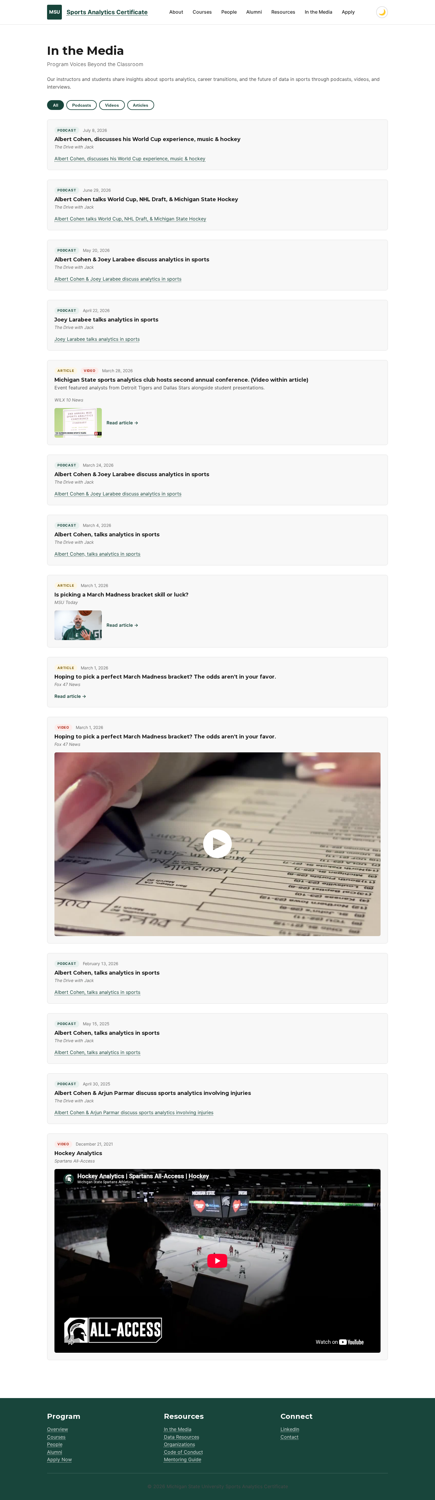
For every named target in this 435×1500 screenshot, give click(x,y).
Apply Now (59, 1459)
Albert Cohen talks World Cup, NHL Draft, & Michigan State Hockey (130, 219)
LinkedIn (290, 1429)
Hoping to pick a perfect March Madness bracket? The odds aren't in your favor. (165, 677)
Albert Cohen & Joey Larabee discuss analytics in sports (117, 279)
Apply (348, 12)
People (229, 12)
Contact (290, 1437)
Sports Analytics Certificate (107, 12)
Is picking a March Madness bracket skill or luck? (121, 594)
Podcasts (81, 105)
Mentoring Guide (182, 1459)
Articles (140, 105)
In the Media (318, 12)
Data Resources (181, 1437)
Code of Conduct (183, 1452)
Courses (202, 12)
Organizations (179, 1444)
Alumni (254, 12)
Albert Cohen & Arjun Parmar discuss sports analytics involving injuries (133, 1112)
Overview (57, 1429)
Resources (283, 12)
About (176, 12)
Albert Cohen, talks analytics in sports (97, 554)
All (55, 105)
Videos (112, 105)
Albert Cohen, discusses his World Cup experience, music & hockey (129, 158)
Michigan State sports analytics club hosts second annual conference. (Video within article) (181, 380)
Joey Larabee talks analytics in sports (97, 339)
